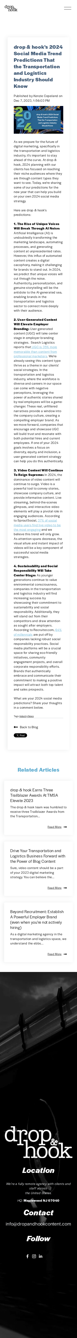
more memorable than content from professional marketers (35, 351)
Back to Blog (29, 727)
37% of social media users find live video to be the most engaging (37, 525)
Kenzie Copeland (46, 96)
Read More (55, 827)
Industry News (27, 716)
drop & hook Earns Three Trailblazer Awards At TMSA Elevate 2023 (34, 795)
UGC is (40, 347)
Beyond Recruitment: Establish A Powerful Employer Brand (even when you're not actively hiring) (37, 919)
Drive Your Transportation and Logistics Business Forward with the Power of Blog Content (38, 856)
